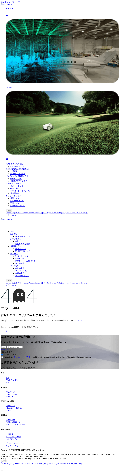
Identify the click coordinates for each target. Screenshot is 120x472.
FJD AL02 (10, 396)
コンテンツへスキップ (10, 2)
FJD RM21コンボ (13, 422)
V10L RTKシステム (14, 408)
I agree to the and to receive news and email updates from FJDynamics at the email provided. (48, 357)
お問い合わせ (11, 215)
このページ (79, 320)
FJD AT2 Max (11, 392)
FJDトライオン (12, 380)
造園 (7, 383)
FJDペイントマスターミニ (17, 424)
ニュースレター (9, 354)
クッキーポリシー (13, 446)
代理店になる (11, 439)
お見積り (9, 434)
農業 (7, 378)
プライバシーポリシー (23, 357)
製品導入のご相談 (13, 437)
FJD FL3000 (10, 420)
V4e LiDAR (10, 406)
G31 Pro (9, 410)
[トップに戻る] (2, 470)
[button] (60, 467)
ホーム (8, 331)
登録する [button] (4, 349)
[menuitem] (10, 8)
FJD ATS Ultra (11, 394)
